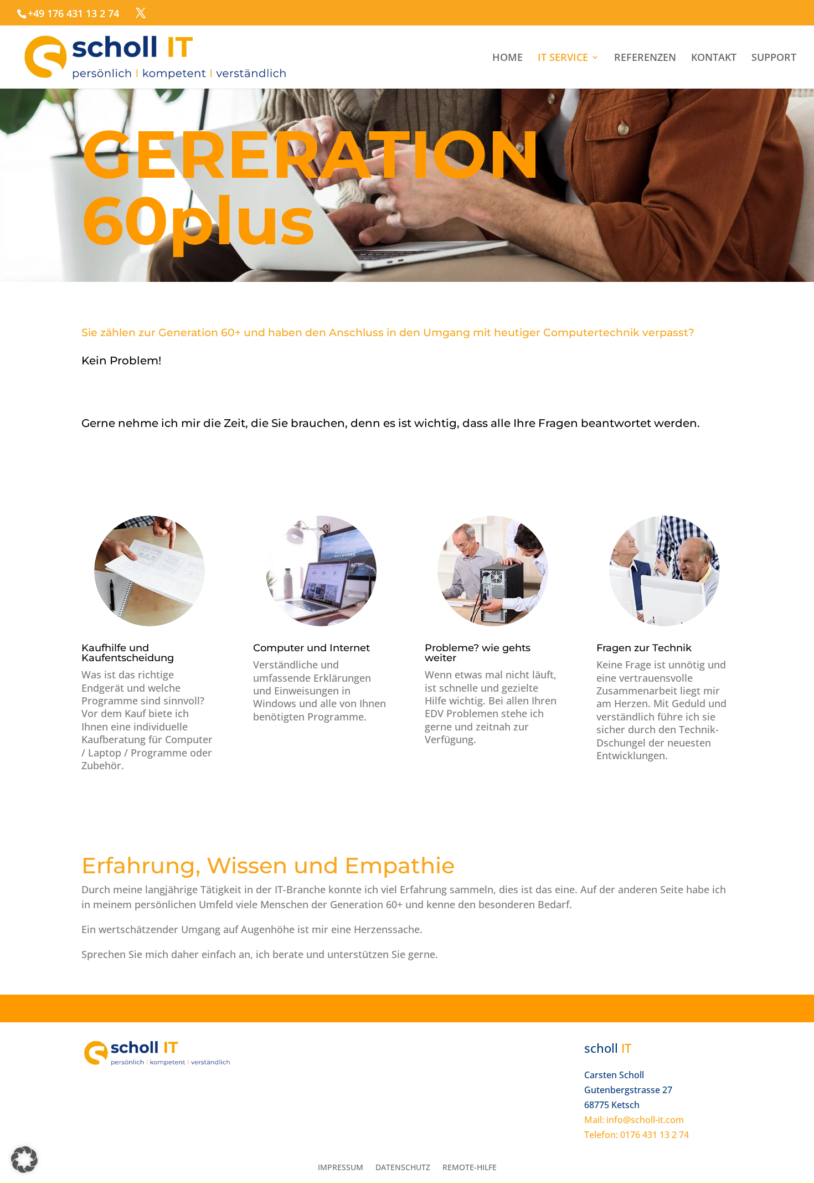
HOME (507, 58)
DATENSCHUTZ (402, 1168)
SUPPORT (773, 58)
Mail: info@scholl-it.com (634, 1120)
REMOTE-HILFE (469, 1168)
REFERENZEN (645, 58)
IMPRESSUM (340, 1168)
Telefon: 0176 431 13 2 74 (636, 1135)
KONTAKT (713, 58)
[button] (24, 1159)
